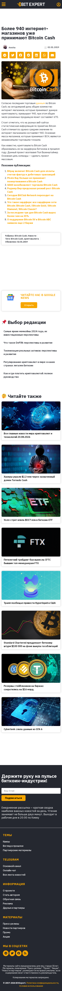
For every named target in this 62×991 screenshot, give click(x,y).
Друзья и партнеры (14, 907)
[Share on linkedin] (36, 55)
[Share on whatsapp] (44, 55)
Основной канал (12, 866)
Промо (6, 932)
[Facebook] (19, 953)
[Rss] (25, 953)
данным (40, 103)
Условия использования (31, 986)
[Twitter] (12, 953)
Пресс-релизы (11, 923)
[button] (29, 305)
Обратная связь (12, 899)
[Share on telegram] (4, 55)
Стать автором (11, 894)
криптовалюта (31, 238)
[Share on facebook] (20, 55)
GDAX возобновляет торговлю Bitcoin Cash (32, 184)
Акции (6, 936)
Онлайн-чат (9, 870)
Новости (32, 235)
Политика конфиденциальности (42, 983)
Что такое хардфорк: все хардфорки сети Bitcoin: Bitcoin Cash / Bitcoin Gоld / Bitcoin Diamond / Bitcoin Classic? (32, 206)
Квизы (6, 841)
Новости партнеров (14, 928)
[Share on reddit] (28, 55)
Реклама (8, 903)
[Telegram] (6, 953)
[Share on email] (52, 55)
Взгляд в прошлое (13, 845)
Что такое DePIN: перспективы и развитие (28, 342)
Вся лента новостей (14, 874)
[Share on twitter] (12, 55)
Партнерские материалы (17, 850)
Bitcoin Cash (21, 235)
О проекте (9, 890)
